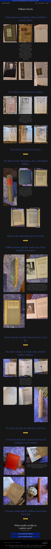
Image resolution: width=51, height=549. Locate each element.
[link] (6, 3)
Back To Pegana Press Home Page (25, 533)
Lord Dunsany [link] (42, 3)
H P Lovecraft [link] (27, 545)
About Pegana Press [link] (28, 546)
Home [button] (6, 545)
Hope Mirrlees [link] (43, 545)
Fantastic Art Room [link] (37, 546)
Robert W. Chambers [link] (19, 545)
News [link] (22, 546)
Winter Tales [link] (17, 546)
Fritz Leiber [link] (11, 546)
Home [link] (36, 3)
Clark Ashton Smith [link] (35, 545)
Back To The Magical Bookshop (25, 536)
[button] (47, 3)
